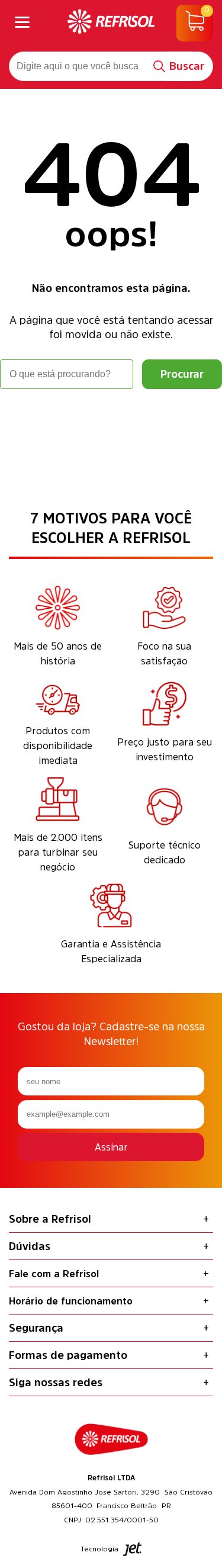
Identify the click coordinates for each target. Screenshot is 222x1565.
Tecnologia (99, 1549)
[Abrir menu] (22, 23)
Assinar (111, 1147)
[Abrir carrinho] (194, 23)
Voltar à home (111, 421)
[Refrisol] (111, 23)
